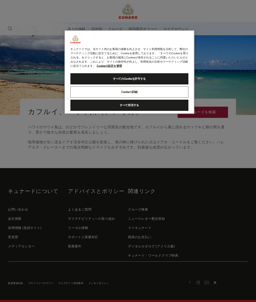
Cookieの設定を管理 (109, 66)
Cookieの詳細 (129, 92)
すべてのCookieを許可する (129, 78)
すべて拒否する (129, 105)
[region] (129, 72)
